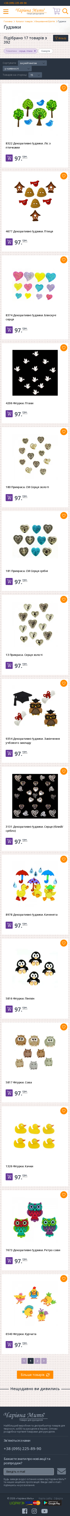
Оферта (58, 1498)
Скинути (45, 50)
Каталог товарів (24, 21)
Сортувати (9, 63)
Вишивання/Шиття (45, 21)
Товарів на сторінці (15, 74)
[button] (32, 63)
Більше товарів (33, 1375)
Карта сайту (45, 1498)
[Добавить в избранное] (63, 87)
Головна (8, 21)
